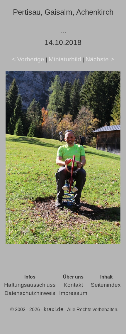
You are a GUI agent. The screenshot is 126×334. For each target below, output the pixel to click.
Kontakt (73, 285)
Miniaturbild (65, 59)
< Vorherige (28, 59)
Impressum (73, 293)
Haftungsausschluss (30, 285)
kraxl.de (54, 309)
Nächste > (100, 59)
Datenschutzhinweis (29, 293)
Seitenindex (106, 285)
